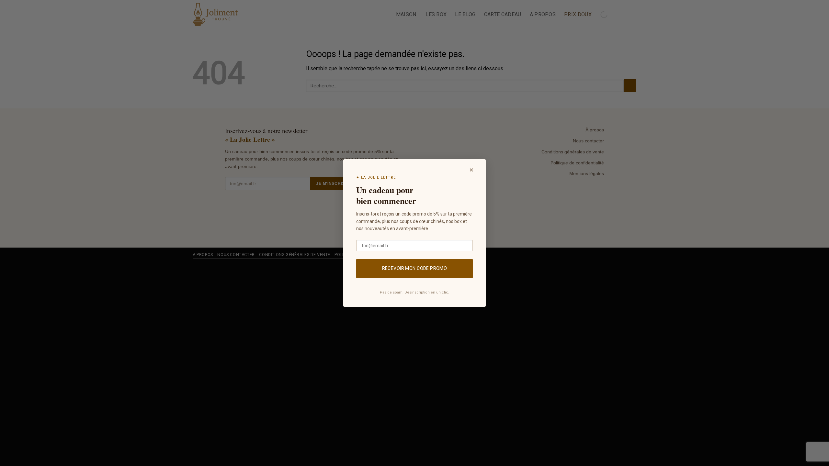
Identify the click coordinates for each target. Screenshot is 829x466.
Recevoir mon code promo (414, 268)
